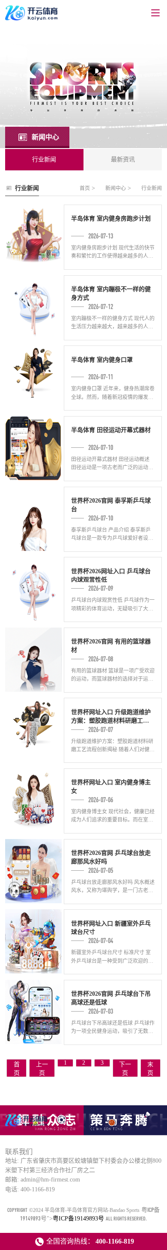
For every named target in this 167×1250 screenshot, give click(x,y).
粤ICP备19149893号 (78, 1218)
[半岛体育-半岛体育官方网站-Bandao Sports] (27, 1126)
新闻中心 (115, 188)
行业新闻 (151, 188)
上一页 (42, 1068)
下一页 (125, 1068)
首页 (85, 188)
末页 (150, 1068)
